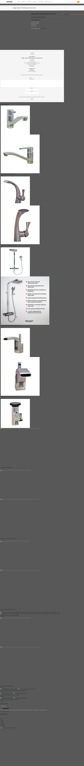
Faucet (68, 14)
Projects (29, 1)
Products (24, 1)
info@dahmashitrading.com (5, 711)
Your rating (32, 76)
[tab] (32, 53)
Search (78, 2)
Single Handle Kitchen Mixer (62, 15)
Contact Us (40, 1)
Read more (2, 175)
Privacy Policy (48, 1)
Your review (32, 79)
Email (32, 91)
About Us (35, 1)
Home (19, 1)
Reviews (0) (32, 54)
